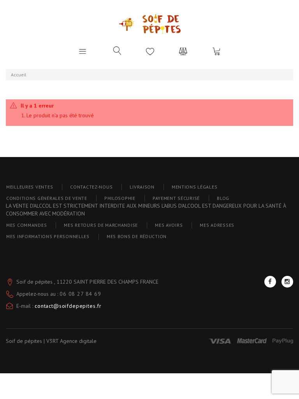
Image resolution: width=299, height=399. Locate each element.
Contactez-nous (91, 187)
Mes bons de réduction (137, 236)
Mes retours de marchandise (101, 225)
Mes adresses (217, 225)
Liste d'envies (150, 51)
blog (223, 198)
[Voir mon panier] (216, 51)
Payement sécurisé (176, 198)
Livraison (142, 187)
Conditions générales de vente (46, 198)
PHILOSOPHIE (119, 198)
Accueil (18, 75)
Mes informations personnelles (48, 236)
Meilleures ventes (29, 187)
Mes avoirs (169, 225)
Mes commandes (26, 225)
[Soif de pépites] (150, 23)
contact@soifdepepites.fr (68, 305)
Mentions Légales (195, 187)
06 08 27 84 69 (80, 293)
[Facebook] (270, 282)
